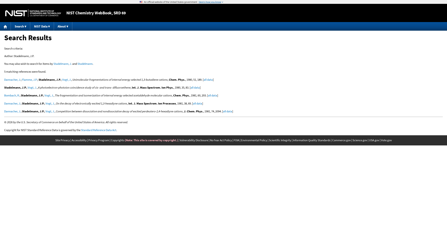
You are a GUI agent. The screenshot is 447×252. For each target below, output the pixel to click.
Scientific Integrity (280, 140)
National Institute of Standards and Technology (33, 13)
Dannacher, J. (12, 80)
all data (208, 80)
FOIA (236, 140)
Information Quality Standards (311, 140)
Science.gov (360, 140)
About (62, 26)
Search (19, 26)
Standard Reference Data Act (98, 130)
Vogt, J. (66, 80)
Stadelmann (85, 64)
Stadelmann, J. (62, 64)
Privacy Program (98, 140)
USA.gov (374, 140)
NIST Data (40, 26)
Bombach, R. (12, 95)
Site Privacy (62, 140)
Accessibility (79, 140)
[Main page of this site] (5, 26)
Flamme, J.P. (29, 80)
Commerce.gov (341, 140)
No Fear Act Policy (221, 140)
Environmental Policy (254, 140)
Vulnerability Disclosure (194, 140)
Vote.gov (386, 140)
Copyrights (117, 140)
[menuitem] (5, 26)
